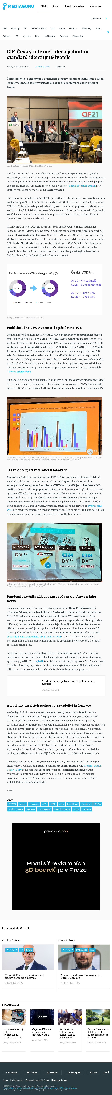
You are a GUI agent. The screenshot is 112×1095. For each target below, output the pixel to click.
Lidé (37, 36)
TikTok (98, 804)
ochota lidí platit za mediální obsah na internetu (34, 636)
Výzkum (27, 36)
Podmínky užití (16, 1080)
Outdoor (73, 28)
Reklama (7, 36)
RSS (95, 1073)
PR (17, 36)
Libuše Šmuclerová (62, 809)
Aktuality (15, 28)
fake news (30, 809)
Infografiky (95, 6)
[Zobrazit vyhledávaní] (106, 32)
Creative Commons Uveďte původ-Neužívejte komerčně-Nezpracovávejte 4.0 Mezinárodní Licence (40, 1088)
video (61, 804)
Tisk (53, 28)
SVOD (53, 804)
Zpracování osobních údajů (37, 1080)
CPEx (44, 804)
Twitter (34, 1073)
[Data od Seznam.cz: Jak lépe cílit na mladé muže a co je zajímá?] (98, 1030)
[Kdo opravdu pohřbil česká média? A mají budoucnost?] (70, 1030)
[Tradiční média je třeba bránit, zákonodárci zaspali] (56, 686)
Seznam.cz (34, 804)
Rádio (62, 28)
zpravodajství (45, 809)
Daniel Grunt (72, 804)
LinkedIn (54, 1073)
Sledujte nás (96, 18)
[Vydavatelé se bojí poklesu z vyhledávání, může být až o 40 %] (14, 1030)
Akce (55, 6)
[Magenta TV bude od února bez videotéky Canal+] (42, 1030)
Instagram (76, 1073)
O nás (5, 1080)
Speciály (64, 36)
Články (44, 6)
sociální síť (86, 804)
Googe (76, 809)
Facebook (87, 809)
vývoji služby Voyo (20, 371)
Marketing (86, 28)
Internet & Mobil (38, 28)
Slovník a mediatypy (74, 6)
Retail (98, 28)
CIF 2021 (12, 804)
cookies (22, 804)
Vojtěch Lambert (16, 809)
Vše (5, 28)
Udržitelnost (49, 36)
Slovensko (78, 36)
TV (25, 28)
